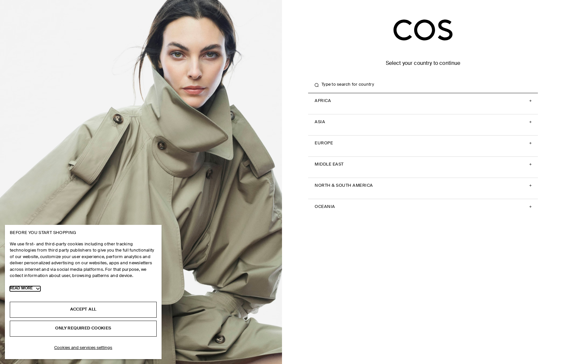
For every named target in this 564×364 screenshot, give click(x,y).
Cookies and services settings (83, 348)
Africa (323, 101)
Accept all (83, 309)
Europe (324, 143)
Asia (320, 122)
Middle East (329, 164)
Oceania (325, 207)
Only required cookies (83, 328)
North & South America (344, 185)
